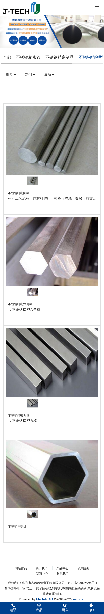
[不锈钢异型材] (52, 474)
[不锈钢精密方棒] (52, 362)
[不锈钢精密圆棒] (52, 140)
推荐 (9, 74)
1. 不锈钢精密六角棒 (24, 309)
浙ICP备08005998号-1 (82, 583)
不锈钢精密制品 (59, 57)
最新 (47, 74)
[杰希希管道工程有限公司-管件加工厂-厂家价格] (21, 7)
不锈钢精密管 (28, 57)
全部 (7, 57)
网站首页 (21, 568)
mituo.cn (79, 599)
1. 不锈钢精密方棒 (22, 420)
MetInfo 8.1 (44, 599)
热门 (28, 74)
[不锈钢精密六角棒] (52, 251)
